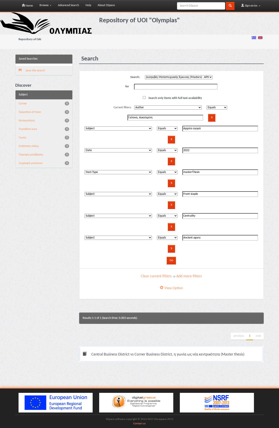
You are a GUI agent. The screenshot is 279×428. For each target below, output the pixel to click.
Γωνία (22, 137)
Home (29, 5)
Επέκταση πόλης (29, 146)
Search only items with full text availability (175, 98)
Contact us (139, 423)
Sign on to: (251, 5)
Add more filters (189, 276)
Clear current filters (156, 276)
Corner (23, 103)
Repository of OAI (30, 39)
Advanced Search (68, 5)
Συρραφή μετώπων (31, 163)
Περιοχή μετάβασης (31, 154)
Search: (135, 77)
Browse (44, 5)
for (127, 86)
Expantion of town (30, 112)
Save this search (35, 70)
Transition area (28, 129)
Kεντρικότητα (27, 120)
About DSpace (106, 5)
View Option (173, 288)
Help (88, 5)
